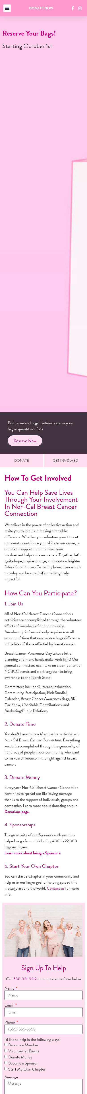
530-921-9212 (25, 979)
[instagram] (81, 8)
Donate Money (20, 1057)
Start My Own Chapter (26, 1069)
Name (9, 988)
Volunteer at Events (23, 1051)
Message (11, 1077)
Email (9, 1005)
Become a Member (23, 1045)
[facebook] (73, 8)
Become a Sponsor (23, 1063)
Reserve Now (25, 440)
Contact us (55, 888)
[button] (7, 8)
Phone (10, 1022)
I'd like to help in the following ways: (32, 1039)
